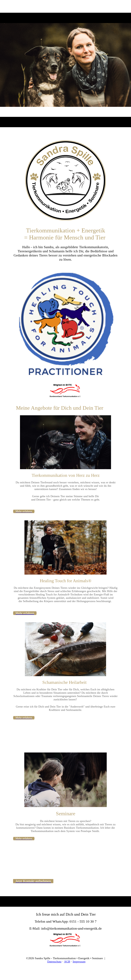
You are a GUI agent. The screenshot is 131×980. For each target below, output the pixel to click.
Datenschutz (54, 961)
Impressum (79, 961)
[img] (65, 63)
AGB (67, 961)
